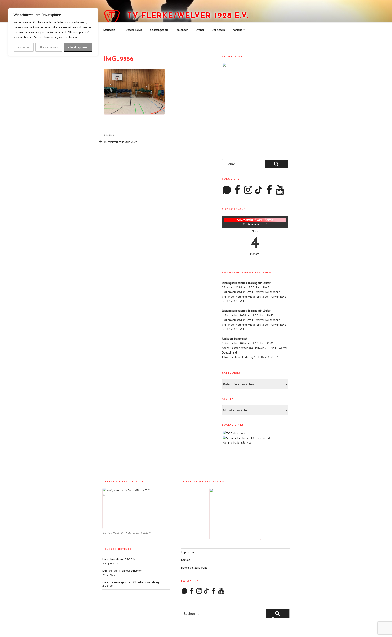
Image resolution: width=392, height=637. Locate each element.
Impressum (188, 552)
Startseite (109, 30)
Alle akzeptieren (78, 47)
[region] (53, 32)
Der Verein (218, 30)
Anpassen (24, 47)
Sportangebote (159, 30)
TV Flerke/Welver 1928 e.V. (188, 16)
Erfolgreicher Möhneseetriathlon (122, 571)
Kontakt (237, 30)
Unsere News (134, 30)
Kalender (182, 30)
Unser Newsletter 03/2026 (119, 559)
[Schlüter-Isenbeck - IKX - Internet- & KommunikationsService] (255, 442)
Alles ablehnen (49, 47)
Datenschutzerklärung (194, 567)
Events (200, 30)
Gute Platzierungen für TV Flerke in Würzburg (130, 582)
